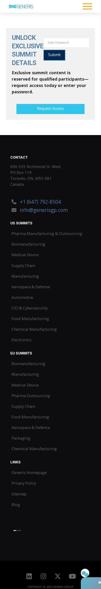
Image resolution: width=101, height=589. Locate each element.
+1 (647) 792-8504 (40, 201)
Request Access (50, 108)
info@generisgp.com (44, 210)
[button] (87, 6)
